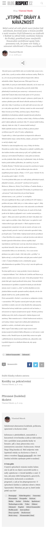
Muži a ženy (13, 515)
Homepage (12, 496)
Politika (26, 501)
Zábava (34, 504)
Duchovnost (25, 513)
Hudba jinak (13, 510)
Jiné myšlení (24, 510)
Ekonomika (13, 498)
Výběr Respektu (24, 496)
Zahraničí (25, 355)
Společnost (36, 501)
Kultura (32, 498)
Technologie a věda (16, 504)
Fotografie (23, 498)
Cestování (36, 496)
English (21, 507)
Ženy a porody (14, 513)
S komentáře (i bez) (27, 515)
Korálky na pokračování (16, 381)
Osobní (18, 501)
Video (27, 504)
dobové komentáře (13, 355)
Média (11, 501)
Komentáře (10, 364)
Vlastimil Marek (26, 11)
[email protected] (25, 455)
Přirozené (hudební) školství (14, 398)
